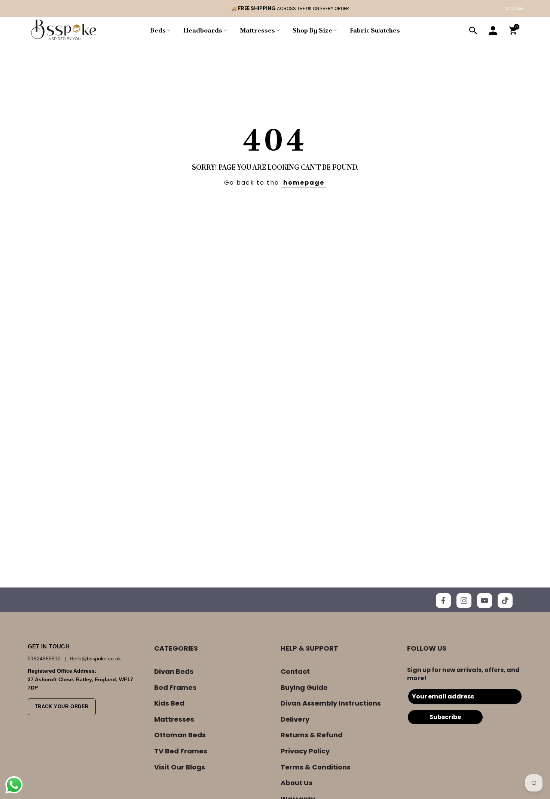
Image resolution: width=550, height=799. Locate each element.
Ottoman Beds (180, 735)
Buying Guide (304, 687)
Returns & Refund (312, 735)
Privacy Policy (305, 751)
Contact (295, 671)
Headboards (202, 30)
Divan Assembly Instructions (331, 703)
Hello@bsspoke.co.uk (95, 658)
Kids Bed (169, 703)
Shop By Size (312, 30)
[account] (493, 30)
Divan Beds (173, 671)
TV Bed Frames (180, 751)
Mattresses (257, 30)
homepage (303, 182)
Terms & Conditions (316, 767)
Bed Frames (175, 687)
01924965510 (45, 658)
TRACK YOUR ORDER (62, 706)
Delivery (295, 719)
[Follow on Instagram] (463, 600)
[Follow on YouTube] (484, 600)
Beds (158, 30)
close (38, 8)
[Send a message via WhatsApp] (14, 785)
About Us (296, 782)
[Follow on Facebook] (443, 600)
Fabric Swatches (375, 30)
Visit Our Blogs (179, 767)
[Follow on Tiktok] (505, 600)
